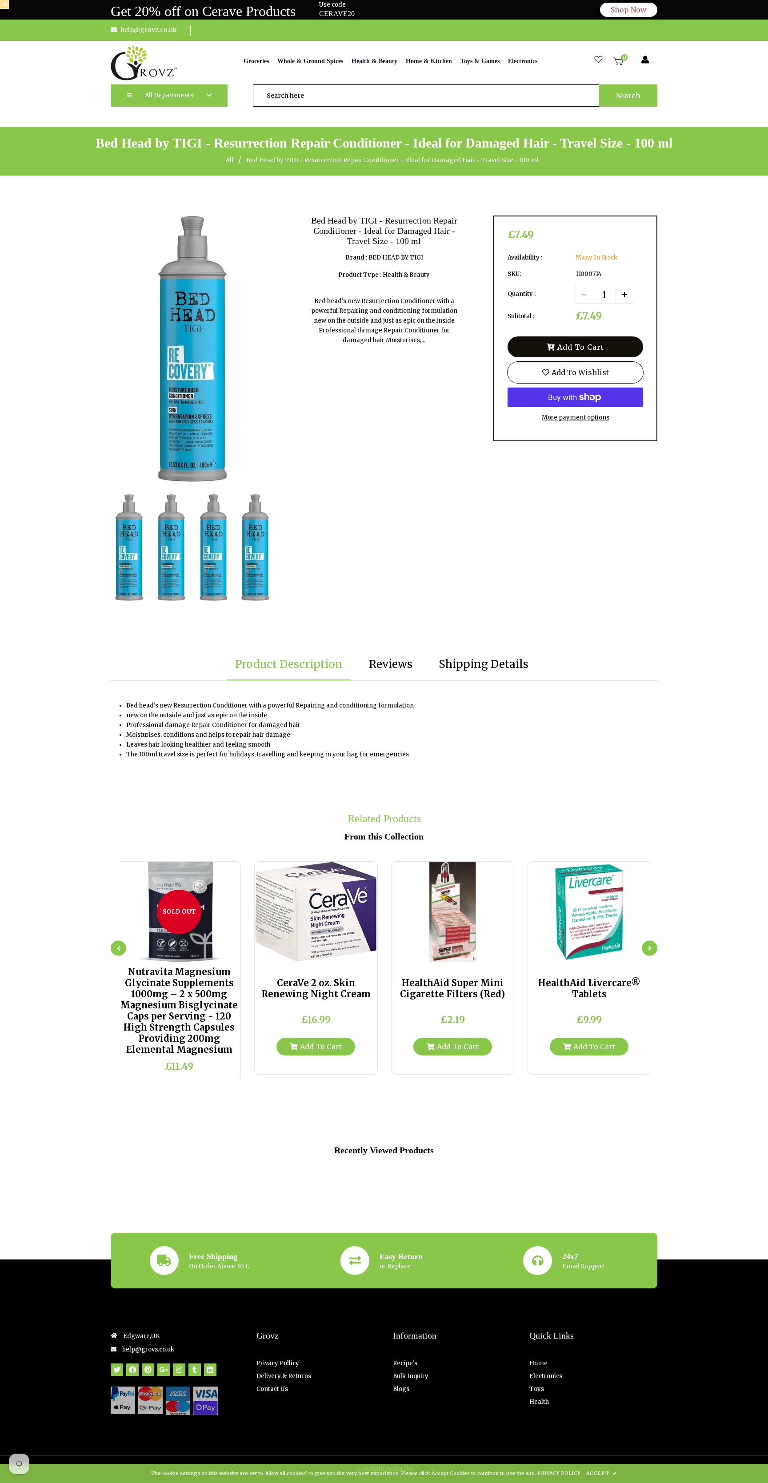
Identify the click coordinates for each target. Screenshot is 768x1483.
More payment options (575, 417)
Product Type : (359, 275)
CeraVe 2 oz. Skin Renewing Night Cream (316, 988)
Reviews (390, 664)
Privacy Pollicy (277, 1363)
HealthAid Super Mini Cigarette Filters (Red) (452, 988)
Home (538, 1363)
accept (601, 1473)
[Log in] (645, 60)
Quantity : (522, 294)
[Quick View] (171, 951)
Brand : (356, 257)
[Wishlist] (598, 60)
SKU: (514, 274)
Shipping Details (483, 664)
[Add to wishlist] (204, 951)
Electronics (545, 1376)
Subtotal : (521, 316)
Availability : (525, 257)
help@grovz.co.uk (148, 30)
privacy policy (558, 1473)
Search (628, 95)
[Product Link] (188, 951)
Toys (536, 1389)
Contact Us (272, 1389)
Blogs (401, 1389)
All (229, 160)
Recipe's (405, 1363)
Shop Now (629, 9)
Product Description (289, 664)
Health (539, 1402)
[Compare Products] (154, 951)
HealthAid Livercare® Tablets (589, 988)
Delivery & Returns (283, 1376)
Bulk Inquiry (410, 1376)
